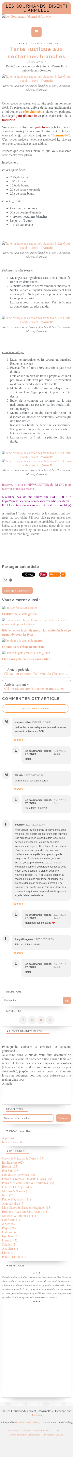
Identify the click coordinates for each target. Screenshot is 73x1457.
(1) (10, 1248)
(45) (18, 1174)
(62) (13, 1162)
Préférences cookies (53, 1434)
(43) (17, 1187)
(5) (10, 1236)
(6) (8, 1224)
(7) (11, 1219)
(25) (16, 1191)
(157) (23, 1158)
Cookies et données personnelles (24, 1434)
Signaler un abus (42, 1430)
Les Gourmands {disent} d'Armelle (36, 8)
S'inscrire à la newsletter (17, 590)
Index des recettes (13, 1142)
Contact (26, 1430)
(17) (13, 1203)
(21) (16, 1199)
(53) (10, 1166)
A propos (8, 1138)
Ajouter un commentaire (35, 708)
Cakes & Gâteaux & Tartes (36, 43)
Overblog (37, 1415)
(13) (26, 1207)
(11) (25, 1211)
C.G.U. (58, 1430)
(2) (9, 1240)
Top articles (12, 1430)
